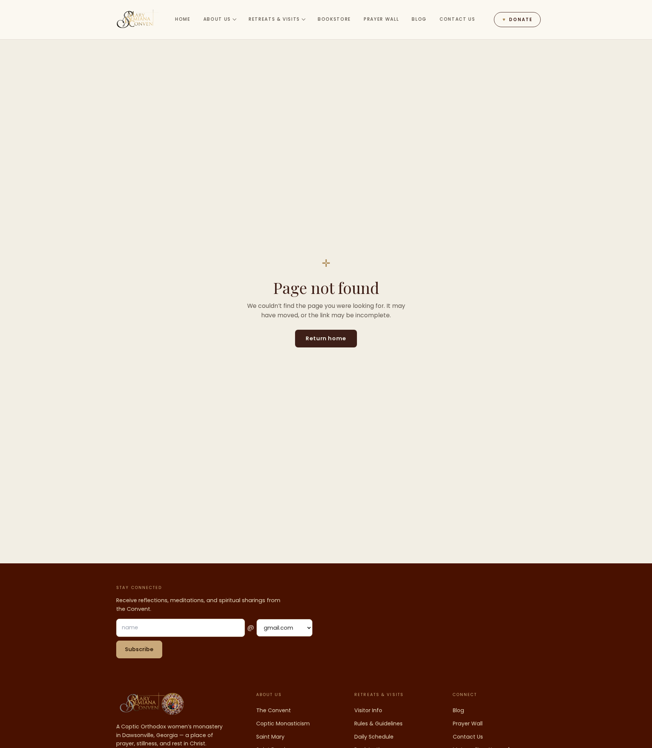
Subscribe (139, 649)
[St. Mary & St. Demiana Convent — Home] (137, 19)
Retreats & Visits (274, 19)
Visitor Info (368, 710)
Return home (326, 338)
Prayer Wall (381, 19)
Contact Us (457, 19)
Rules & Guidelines (378, 723)
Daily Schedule (374, 736)
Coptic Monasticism (283, 723)
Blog (419, 19)
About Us (217, 19)
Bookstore (334, 19)
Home (183, 19)
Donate (517, 20)
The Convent (273, 710)
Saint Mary (270, 736)
